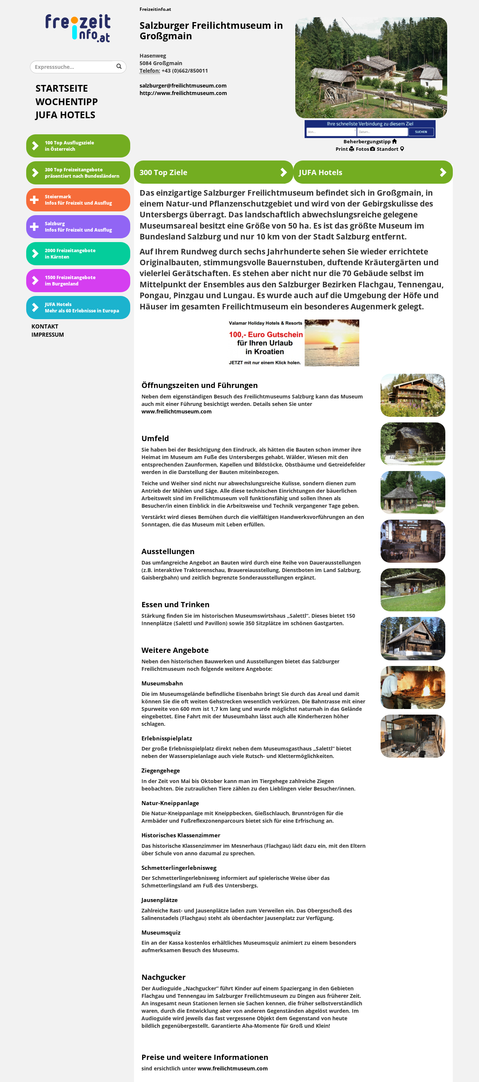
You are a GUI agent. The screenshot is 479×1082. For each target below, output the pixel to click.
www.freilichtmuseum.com (176, 412)
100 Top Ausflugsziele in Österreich (69, 146)
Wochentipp (67, 102)
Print (342, 149)
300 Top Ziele (163, 172)
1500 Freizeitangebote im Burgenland (70, 281)
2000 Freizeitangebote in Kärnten (70, 254)
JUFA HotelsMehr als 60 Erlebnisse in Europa (82, 308)
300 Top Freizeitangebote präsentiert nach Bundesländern (82, 173)
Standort (388, 149)
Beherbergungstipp (367, 141)
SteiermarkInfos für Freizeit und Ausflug (78, 200)
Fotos (362, 149)
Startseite (62, 88)
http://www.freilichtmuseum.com (183, 93)
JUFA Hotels (65, 115)
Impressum (47, 334)
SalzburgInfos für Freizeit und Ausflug (78, 227)
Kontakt (44, 326)
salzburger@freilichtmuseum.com (183, 86)
